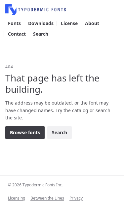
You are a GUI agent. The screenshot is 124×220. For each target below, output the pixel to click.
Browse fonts (25, 132)
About (92, 23)
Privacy (76, 198)
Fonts (14, 23)
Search (40, 34)
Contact (17, 34)
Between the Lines (47, 198)
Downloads (41, 23)
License (69, 23)
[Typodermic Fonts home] (62, 9)
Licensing (16, 198)
